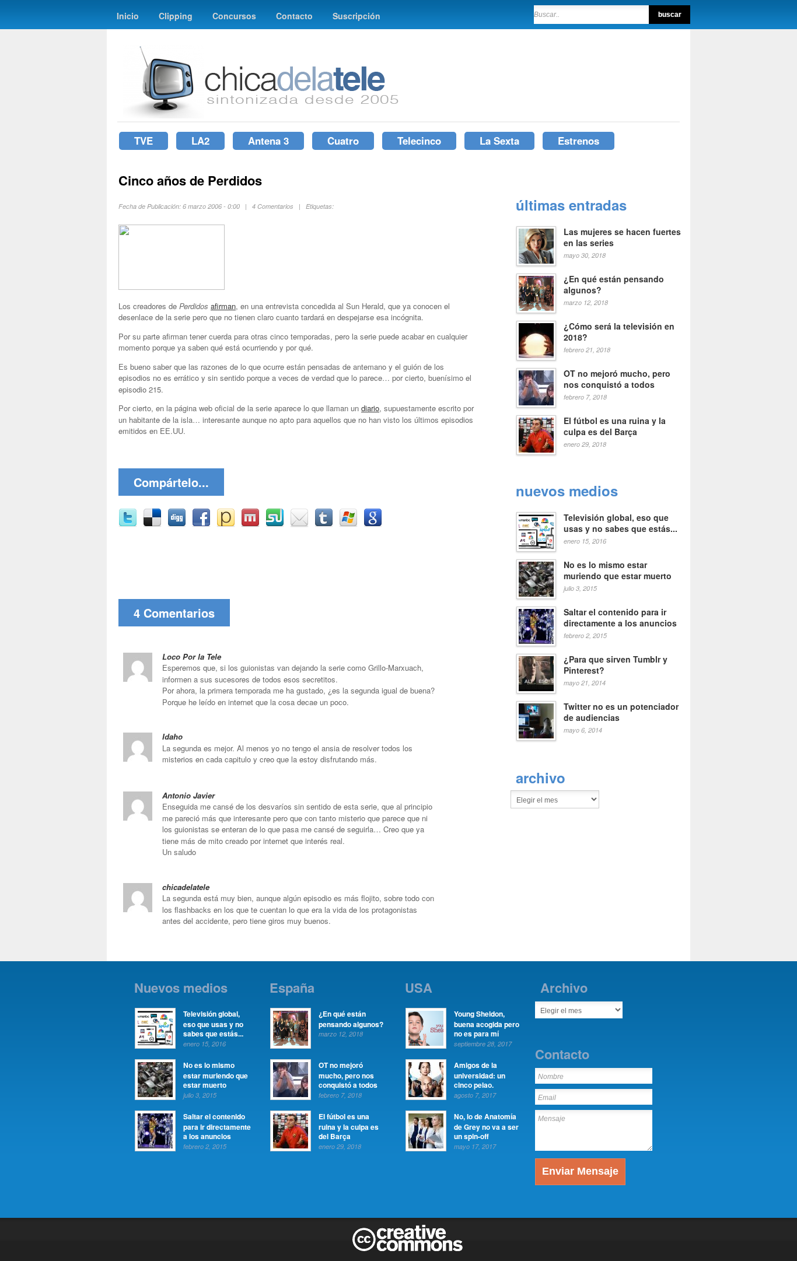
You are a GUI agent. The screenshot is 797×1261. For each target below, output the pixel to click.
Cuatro (343, 141)
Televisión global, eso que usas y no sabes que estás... (620, 523)
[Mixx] (250, 524)
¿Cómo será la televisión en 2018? (619, 332)
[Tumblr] (323, 524)
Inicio (128, 16)
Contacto (294, 16)
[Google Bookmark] (372, 524)
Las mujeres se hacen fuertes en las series (622, 237)
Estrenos (578, 141)
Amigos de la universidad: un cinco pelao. (479, 1075)
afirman (223, 305)
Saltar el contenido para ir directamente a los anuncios (620, 617)
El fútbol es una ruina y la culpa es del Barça (615, 426)
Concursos (234, 16)
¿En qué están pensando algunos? (614, 284)
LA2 (200, 141)
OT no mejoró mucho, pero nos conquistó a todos (617, 379)
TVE (143, 141)
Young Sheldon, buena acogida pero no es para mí (486, 1023)
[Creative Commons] (407, 1248)
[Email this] (299, 524)
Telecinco (419, 141)
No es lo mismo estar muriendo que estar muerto (618, 570)
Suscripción (356, 16)
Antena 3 (268, 141)
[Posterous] (225, 524)
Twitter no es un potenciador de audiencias (621, 712)
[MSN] (348, 524)
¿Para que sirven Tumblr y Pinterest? (615, 665)
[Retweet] (127, 524)
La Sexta (499, 141)
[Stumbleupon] (274, 524)
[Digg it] (176, 524)
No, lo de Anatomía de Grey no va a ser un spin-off (486, 1126)
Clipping (176, 16)
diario (370, 408)
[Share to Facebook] (201, 524)
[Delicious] (152, 524)
